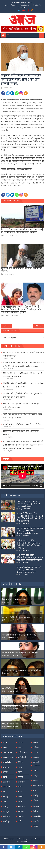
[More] (26, 93)
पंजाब (20, 767)
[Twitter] (8, 93)
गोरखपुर (6, 811)
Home (6, 5)
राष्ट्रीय (35, 752)
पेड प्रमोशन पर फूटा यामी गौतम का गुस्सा (14, 599)
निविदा (20, 762)
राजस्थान (36, 742)
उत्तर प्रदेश (6, 782)
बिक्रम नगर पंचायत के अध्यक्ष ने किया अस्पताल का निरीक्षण (20, 433)
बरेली (20, 792)
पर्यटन (20, 777)
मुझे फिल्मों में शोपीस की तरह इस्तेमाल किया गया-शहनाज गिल (22, 617)
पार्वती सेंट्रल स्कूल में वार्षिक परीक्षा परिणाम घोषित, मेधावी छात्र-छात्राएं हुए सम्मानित (22, 416)
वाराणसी (36, 762)
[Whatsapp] (17, 93)
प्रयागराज (21, 782)
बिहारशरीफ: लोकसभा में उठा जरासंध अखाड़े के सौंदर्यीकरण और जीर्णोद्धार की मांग (22, 230)
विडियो (35, 811)
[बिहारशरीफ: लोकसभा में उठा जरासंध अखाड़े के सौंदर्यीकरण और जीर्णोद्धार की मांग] (22, 216)
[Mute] (37, 485)
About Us (14, 5)
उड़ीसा (5, 777)
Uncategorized (9, 757)
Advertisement (25, 5)
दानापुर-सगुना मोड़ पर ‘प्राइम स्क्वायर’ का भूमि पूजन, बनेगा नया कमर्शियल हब (23, 354)
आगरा (5, 772)
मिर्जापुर (35, 795)
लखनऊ (36, 757)
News (5, 747)
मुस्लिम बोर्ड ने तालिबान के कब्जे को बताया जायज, (21, 269)
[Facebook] (3, 93)
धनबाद (20, 747)
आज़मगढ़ (36, 766)
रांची (19, 821)
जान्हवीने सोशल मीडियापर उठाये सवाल (14, 688)
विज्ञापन (36, 806)
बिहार (20, 801)
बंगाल (20, 787)
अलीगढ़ (6, 767)
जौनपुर (35, 776)
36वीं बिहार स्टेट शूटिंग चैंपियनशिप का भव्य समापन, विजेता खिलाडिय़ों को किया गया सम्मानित (23, 385)
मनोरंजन (21, 811)
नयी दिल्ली (22, 757)
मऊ (34, 790)
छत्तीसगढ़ (6, 816)
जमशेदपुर (6, 821)
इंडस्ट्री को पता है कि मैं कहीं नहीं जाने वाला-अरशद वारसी (20, 724)
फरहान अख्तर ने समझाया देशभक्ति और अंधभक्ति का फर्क (20, 706)
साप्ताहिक (36, 821)
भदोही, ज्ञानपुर (38, 785)
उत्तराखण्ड (6, 787)
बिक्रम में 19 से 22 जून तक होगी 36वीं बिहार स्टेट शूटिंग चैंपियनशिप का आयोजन (21, 406)
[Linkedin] (12, 93)
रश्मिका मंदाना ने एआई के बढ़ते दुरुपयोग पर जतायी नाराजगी (21, 653)
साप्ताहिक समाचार (12, 583)
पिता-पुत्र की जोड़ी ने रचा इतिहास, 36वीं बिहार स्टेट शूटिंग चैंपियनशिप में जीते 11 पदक (22, 375)
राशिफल (36, 747)
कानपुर (5, 797)
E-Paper (22, 7)
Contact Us (37, 5)
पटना (20, 772)
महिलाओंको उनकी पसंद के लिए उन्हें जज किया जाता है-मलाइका (22, 635)
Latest (5, 742)
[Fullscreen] (41, 485)
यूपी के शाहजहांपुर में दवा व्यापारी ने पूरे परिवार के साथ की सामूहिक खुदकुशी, (39, 326)
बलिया (35, 781)
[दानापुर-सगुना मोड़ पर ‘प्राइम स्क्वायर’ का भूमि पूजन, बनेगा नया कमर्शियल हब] (8, 505)
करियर (5, 792)
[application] (22, 476)
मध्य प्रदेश (21, 806)
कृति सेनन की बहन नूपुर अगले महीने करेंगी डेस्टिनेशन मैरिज (21, 670)
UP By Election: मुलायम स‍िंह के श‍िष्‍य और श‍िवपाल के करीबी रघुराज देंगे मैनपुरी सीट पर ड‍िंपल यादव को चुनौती (21, 309)
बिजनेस (20, 797)
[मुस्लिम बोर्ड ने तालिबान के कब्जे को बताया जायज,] (22, 255)
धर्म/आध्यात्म (22, 752)
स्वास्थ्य (35, 826)
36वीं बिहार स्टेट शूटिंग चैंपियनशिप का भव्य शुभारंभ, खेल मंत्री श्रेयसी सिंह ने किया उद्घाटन (22, 395)
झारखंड (20, 742)
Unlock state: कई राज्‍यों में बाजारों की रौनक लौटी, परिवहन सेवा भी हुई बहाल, (8, 326)
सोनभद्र (35, 800)
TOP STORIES (8, 752)
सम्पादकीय (37, 816)
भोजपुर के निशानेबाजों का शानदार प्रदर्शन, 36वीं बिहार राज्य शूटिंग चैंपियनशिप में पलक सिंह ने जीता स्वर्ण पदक (23, 364)
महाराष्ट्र (21, 816)
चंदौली (35, 771)
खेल (4, 801)
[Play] (4, 485)
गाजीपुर (5, 806)
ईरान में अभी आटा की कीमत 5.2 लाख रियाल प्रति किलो (22, 424)
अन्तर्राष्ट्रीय (7, 762)
